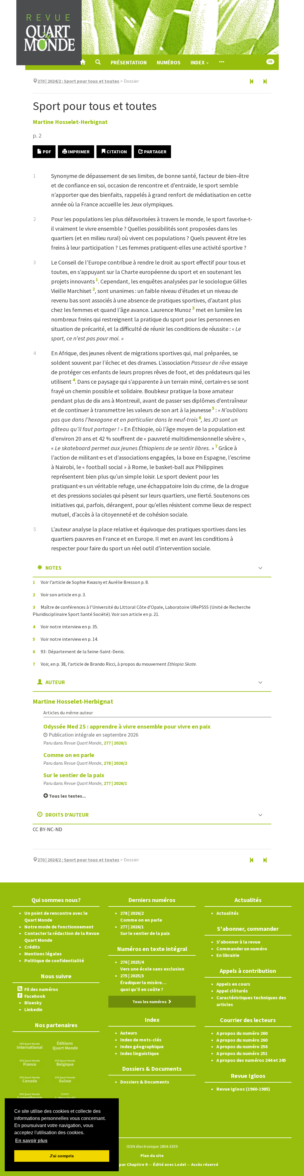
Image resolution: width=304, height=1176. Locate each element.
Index (198, 62)
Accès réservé (204, 1164)
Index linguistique (139, 1053)
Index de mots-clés (141, 1040)
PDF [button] (46, 151)
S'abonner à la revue (238, 942)
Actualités (227, 913)
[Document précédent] (251, 82)
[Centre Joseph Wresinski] (65, 1096)
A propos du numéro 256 (241, 1046)
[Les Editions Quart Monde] (65, 1045)
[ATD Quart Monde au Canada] (29, 1079)
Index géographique (142, 1046)
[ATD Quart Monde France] (29, 1062)
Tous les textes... (67, 796)
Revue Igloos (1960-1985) (243, 1089)
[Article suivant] (264, 82)
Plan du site (152, 1155)
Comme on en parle (68, 754)
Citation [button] (116, 151)
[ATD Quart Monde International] (29, 1045)
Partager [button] (155, 151)
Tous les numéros (149, 1001)
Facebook (34, 996)
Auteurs (128, 1033)
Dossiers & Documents (144, 1082)
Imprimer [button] (78, 151)
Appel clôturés (232, 991)
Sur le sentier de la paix (73, 775)
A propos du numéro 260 (241, 1033)
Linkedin (33, 1009)
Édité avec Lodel (169, 1164)
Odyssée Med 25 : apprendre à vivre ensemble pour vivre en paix (126, 726)
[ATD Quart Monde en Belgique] (65, 1062)
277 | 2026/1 (115, 743)
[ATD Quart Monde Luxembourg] (29, 1096)
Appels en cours (233, 984)
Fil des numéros (41, 989)
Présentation (129, 62)
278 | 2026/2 (115, 763)
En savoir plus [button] (31, 1140)
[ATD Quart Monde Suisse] (65, 1079)
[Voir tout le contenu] (221, 62)
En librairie (227, 955)
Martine (70, 121)
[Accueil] (82, 62)
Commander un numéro (241, 949)
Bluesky (33, 1003)
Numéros (168, 62)
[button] (98, 62)
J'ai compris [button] (62, 1155)
